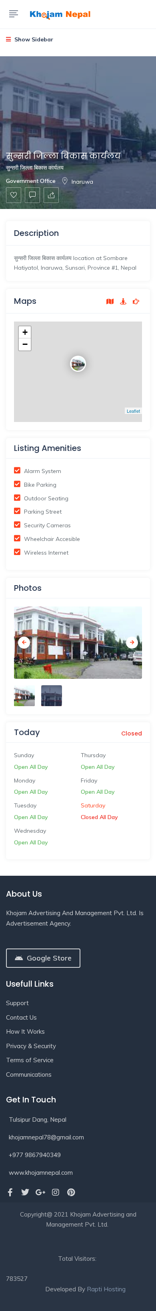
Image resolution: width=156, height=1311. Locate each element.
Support (17, 1003)
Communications (29, 1074)
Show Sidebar (33, 39)
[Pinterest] (71, 1192)
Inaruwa (82, 181)
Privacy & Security (31, 1046)
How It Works (25, 1031)
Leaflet (133, 411)
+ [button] (25, 332)
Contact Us (21, 1017)
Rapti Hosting (106, 1289)
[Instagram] (56, 1192)
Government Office (31, 180)
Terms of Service (30, 1060)
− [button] (25, 344)
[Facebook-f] (10, 1192)
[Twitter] (25, 1192)
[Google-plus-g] (40, 1192)
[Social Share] (51, 195)
